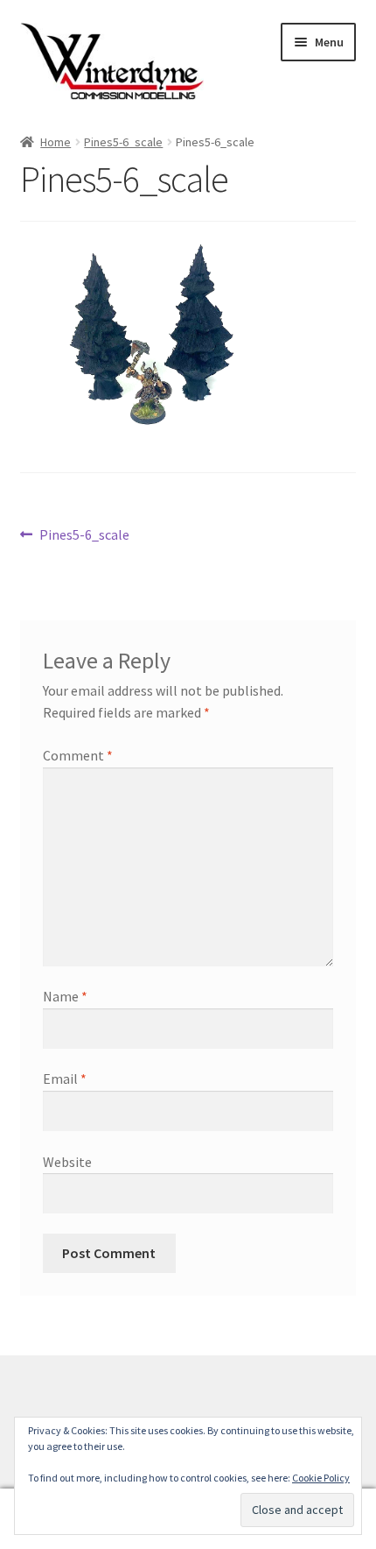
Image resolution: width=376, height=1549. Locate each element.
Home (55, 142)
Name (65, 996)
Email (65, 1078)
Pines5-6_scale (123, 142)
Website (67, 1162)
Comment (78, 755)
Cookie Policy (321, 1477)
